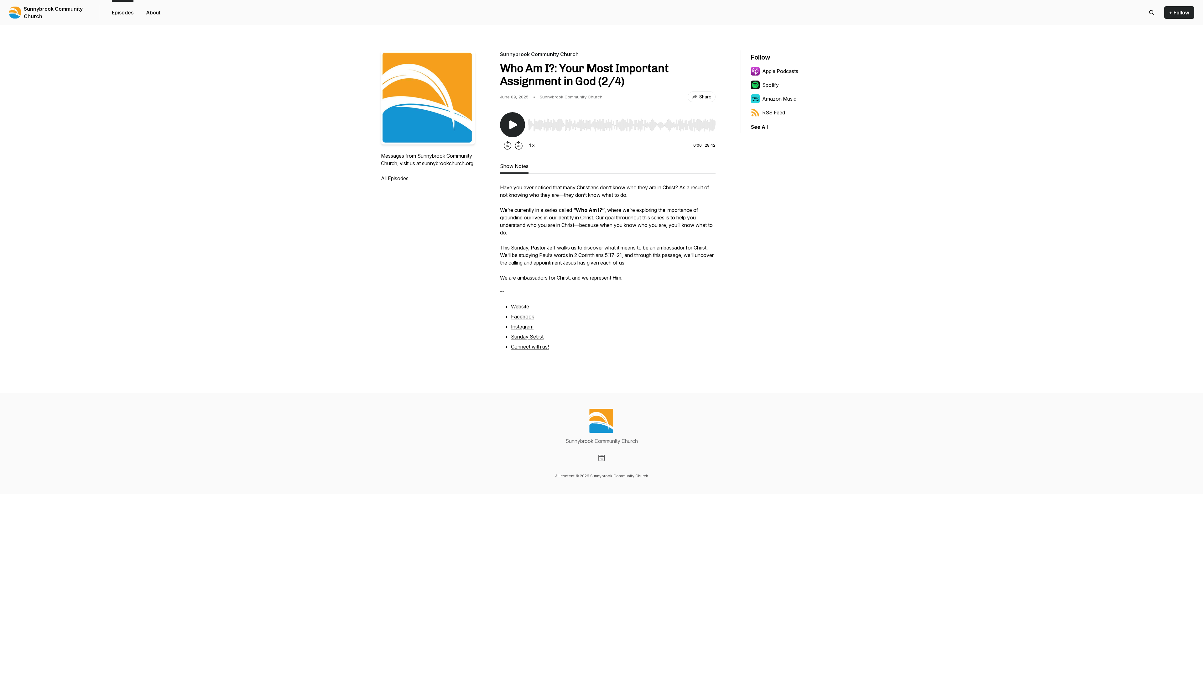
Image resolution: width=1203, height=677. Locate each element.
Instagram (522, 326)
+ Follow (1179, 12)
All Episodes (395, 178)
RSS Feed (773, 112)
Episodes (122, 12)
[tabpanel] (608, 271)
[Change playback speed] (532, 145)
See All (759, 127)
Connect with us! (530, 347)
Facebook (522, 316)
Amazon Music (779, 99)
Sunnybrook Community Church (53, 12)
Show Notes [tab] (514, 166)
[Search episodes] (1151, 12)
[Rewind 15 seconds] (507, 145)
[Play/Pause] (512, 124)
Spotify (770, 85)
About (153, 12)
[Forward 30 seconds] (518, 145)
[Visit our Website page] (601, 458)
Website (520, 306)
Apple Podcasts (780, 71)
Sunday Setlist (527, 336)
